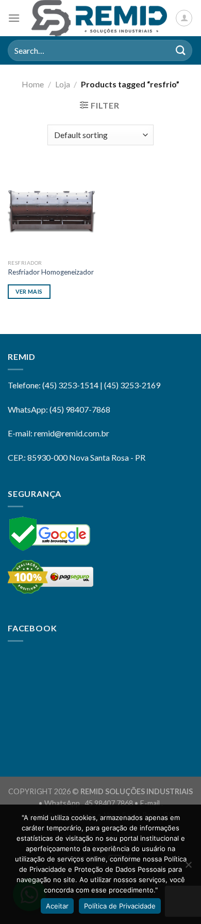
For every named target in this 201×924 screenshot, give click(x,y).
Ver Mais (29, 291)
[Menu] (14, 18)
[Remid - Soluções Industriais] (99, 18)
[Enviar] (181, 50)
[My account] (184, 18)
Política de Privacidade (120, 906)
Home (33, 84)
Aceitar (57, 906)
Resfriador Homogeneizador (51, 272)
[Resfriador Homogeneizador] (51, 210)
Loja (62, 84)
